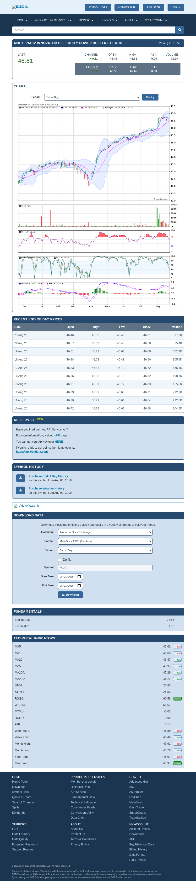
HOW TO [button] (85, 20)
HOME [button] (20, 20)
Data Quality (20, 839)
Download (72, 594)
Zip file (67, 559)
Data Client (78, 817)
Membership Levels (83, 781)
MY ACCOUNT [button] (155, 20)
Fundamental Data (83, 797)
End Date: (48, 585)
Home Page (20, 781)
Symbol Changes (23, 802)
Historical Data (80, 787)
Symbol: (49, 567)
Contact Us (78, 834)
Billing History (138, 849)
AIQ (131, 787)
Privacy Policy (80, 844)
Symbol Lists (20, 792)
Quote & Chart (21, 797)
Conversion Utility (82, 812)
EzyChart (135, 797)
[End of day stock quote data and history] (20, 4)
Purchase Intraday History (47, 488)
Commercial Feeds (83, 807)
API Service (78, 792)
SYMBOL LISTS (97, 7)
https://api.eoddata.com (32, 451)
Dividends (18, 812)
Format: (49, 541)
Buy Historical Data (141, 844)
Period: (36, 97)
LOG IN (175, 7)
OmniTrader (137, 807)
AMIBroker (136, 792)
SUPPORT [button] (108, 20)
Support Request (23, 849)
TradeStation (137, 817)
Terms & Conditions (83, 839)
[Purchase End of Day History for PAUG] (20, 478)
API (57, 435)
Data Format (137, 854)
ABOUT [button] (130, 20)
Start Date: (47, 576)
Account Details (139, 829)
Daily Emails (137, 860)
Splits (15, 807)
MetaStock (136, 802)
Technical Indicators (84, 802)
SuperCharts (137, 812)
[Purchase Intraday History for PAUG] (20, 490)
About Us (77, 829)
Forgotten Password (25, 844)
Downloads (136, 834)
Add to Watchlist (29, 505)
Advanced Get (138, 781)
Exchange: (47, 532)
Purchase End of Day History (48, 476)
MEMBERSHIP (127, 7)
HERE (59, 441)
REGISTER (153, 7)
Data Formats (21, 834)
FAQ (15, 829)
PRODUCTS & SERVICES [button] (51, 20)
